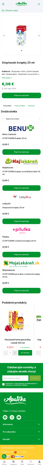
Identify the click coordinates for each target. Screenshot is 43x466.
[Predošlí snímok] (4, 35)
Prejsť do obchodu (21, 95)
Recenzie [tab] (31, 106)
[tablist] (19, 106)
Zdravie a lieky (11, 10)
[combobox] (23, 119)
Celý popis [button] (6, 78)
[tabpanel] (21, 202)
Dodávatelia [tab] (7, 106)
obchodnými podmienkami (25, 383)
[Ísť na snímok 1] (21, 50)
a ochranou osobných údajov (21, 384)
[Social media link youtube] (19, 417)
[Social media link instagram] (12, 417)
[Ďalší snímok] (38, 35)
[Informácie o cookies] (4, 456)
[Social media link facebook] (5, 417)
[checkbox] (3, 384)
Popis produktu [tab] (20, 106)
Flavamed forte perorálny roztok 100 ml (18, 341)
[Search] (39, 4)
